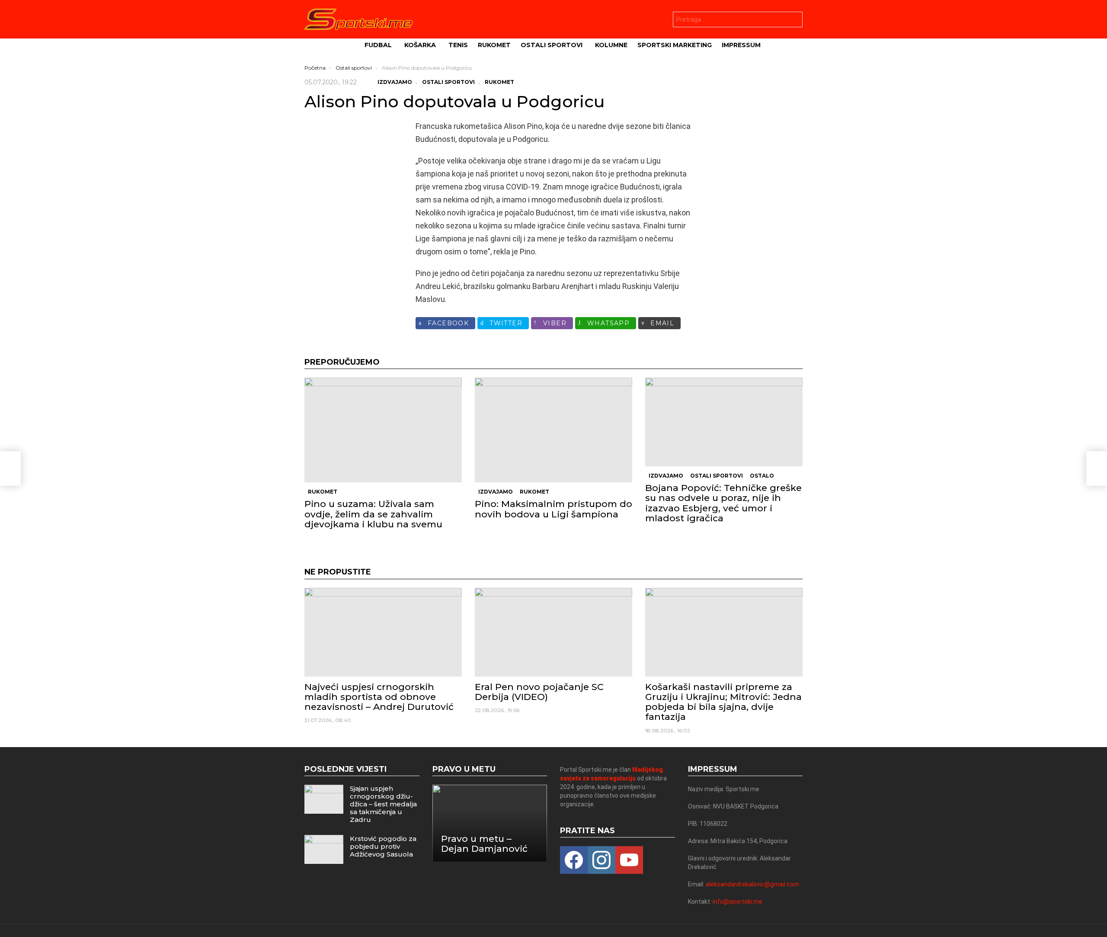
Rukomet (494, 45)
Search (794, 20)
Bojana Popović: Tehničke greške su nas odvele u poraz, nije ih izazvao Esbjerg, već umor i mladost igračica (723, 502)
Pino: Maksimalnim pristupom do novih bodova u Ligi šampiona (553, 508)
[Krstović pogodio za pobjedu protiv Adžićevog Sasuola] (323, 849)
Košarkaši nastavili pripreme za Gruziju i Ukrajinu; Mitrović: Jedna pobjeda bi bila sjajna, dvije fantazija (723, 701)
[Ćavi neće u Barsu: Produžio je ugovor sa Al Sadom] (10, 468)
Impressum (741, 45)
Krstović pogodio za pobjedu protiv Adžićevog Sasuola (383, 846)
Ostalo (762, 475)
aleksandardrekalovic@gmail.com (752, 884)
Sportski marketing (674, 45)
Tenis (458, 45)
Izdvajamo (495, 491)
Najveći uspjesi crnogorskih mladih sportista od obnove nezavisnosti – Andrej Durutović (379, 696)
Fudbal (378, 45)
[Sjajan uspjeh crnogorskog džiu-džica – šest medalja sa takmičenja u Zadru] (323, 799)
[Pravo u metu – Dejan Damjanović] (489, 823)
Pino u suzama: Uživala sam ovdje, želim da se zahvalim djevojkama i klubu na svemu (373, 513)
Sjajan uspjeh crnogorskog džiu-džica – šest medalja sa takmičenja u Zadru (383, 804)
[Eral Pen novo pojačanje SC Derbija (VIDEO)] (553, 632)
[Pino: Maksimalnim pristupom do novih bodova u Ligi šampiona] (553, 430)
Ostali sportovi (551, 45)
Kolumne (611, 45)
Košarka (420, 45)
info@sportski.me (737, 901)
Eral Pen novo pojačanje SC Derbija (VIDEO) (539, 691)
